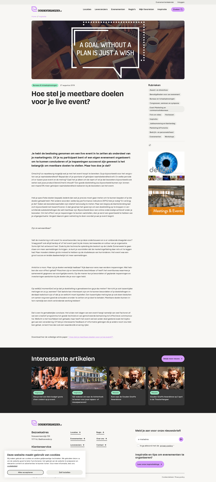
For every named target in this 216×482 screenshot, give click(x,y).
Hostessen (169, 115)
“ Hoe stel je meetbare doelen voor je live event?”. (90, 337)
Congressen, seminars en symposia (164, 103)
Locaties (87, 9)
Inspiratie (162, 9)
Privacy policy (179, 477)
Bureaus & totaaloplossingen (45, 85)
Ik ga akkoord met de (156, 446)
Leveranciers (101, 9)
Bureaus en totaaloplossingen (162, 99)
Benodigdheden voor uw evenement (165, 94)
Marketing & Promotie (159, 128)
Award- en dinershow (159, 90)
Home (34, 16)
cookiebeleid (12, 466)
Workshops (169, 137)
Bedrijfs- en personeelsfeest (162, 132)
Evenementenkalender (165, 2)
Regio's (132, 9)
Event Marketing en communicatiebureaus (159, 109)
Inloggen (180, 2)
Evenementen (118, 9)
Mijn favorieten (146, 9)
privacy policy (166, 446)
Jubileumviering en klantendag (162, 123)
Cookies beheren (168, 477)
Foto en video (155, 115)
